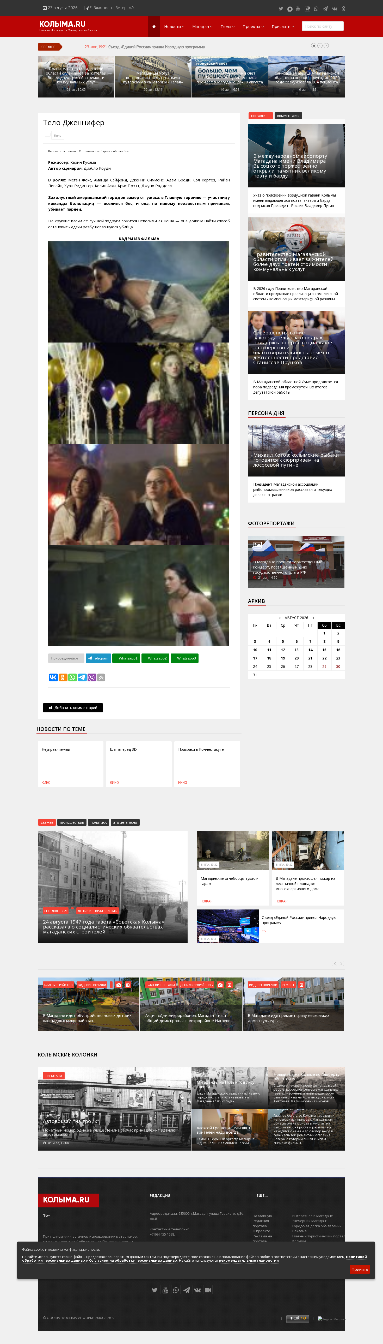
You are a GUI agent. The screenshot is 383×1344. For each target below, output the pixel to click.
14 (310, 649)
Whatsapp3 (186, 658)
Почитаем (54, 1076)
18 (269, 658)
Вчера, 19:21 (209, 938)
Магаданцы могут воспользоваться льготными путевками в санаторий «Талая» (153, 77)
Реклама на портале (262, 1239)
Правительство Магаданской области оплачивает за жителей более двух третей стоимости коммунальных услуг (76, 75)
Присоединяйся (65, 658)
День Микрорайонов (196, 985)
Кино (57, 135)
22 (324, 658)
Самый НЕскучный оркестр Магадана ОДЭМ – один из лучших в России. (225, 1141)
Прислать (281, 26)
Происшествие (72, 822)
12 (283, 649)
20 (296, 658)
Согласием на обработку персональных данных (133, 1260)
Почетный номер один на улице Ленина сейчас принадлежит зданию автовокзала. (109, 1132)
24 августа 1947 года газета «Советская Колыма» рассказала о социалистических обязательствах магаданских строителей (220, 46)
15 (324, 649)
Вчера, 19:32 (209, 864)
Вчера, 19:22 (284, 864)
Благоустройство (58, 985)
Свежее (47, 822)
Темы (225, 26)
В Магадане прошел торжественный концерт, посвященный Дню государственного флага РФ (287, 567)
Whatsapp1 (128, 658)
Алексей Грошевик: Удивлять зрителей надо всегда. (224, 1130)
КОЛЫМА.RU (62, 25)
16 (338, 649)
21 (310, 658)
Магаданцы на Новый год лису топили (226, 1084)
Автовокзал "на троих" (71, 1121)
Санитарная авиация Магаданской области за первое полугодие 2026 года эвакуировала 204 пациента (307, 77)
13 (296, 649)
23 (338, 658)
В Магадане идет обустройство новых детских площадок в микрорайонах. (87, 1018)
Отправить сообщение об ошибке (104, 151)
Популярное (260, 116)
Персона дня (266, 413)
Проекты (251, 26)
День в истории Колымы (98, 911)
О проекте (261, 1231)
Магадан (200, 26)
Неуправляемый (56, 749)
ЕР (264, 932)
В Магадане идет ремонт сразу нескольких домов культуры (288, 1018)
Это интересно (125, 822)
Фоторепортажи (271, 523)
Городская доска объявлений (317, 1226)
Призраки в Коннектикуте (201, 749)
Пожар (207, 901)
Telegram (100, 658)
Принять (359, 1269)
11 (269, 649)
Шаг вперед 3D (123, 749)
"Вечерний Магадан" (310, 1220)
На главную (262, 1215)
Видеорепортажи (92, 985)
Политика (99, 822)
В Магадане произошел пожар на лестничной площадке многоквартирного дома (305, 883)
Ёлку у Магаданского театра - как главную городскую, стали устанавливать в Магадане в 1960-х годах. (228, 1097)
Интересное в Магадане (312, 1215)
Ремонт (288, 985)
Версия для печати (62, 151)
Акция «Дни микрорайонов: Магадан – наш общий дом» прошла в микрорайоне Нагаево (188, 1018)
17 (255, 658)
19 (283, 658)
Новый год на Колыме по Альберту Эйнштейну (306, 1076)
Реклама (299, 1231)
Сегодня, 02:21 (55, 911)
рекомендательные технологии (249, 1260)
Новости (172, 26)
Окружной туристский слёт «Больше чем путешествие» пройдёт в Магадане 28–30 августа (230, 77)
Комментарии (288, 116)
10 (255, 649)
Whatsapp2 (157, 658)
